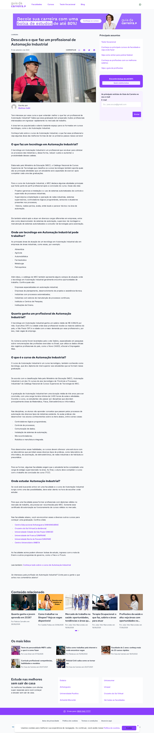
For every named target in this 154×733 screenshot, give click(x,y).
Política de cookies (70, 721)
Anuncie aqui (106, 721)
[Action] (77, 21)
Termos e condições (89, 721)
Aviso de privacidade (50, 721)
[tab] (76, 630)
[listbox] (121, 55)
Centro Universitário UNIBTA (27, 542)
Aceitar (129, 728)
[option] (121, 42)
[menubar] (58, 4)
